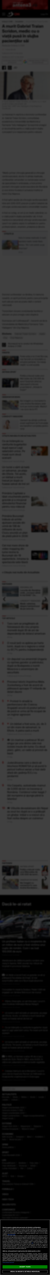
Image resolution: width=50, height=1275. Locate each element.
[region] (25, 1247)
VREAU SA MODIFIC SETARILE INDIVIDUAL (25, 1271)
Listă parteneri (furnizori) (8, 1262)
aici (32, 1242)
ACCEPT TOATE (25, 1267)
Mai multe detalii (11, 1234)
